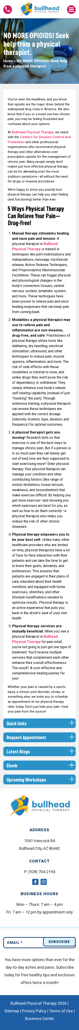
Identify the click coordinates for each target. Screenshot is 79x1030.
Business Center (39, 1018)
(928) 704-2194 (41, 871)
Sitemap (11, 1011)
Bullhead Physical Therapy (33, 132)
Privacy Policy (34, 1011)
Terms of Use (61, 1011)
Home (8, 61)
